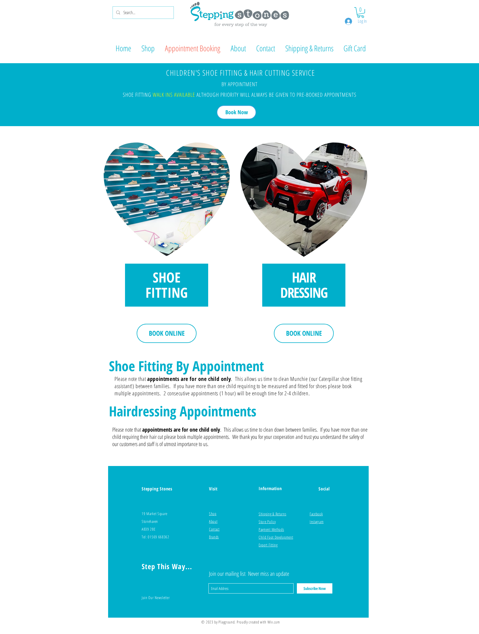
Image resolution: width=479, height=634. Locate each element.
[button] (360, 12)
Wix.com (273, 622)
